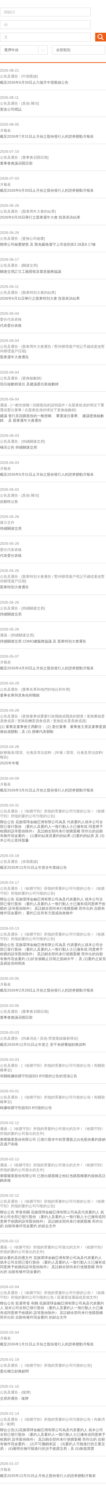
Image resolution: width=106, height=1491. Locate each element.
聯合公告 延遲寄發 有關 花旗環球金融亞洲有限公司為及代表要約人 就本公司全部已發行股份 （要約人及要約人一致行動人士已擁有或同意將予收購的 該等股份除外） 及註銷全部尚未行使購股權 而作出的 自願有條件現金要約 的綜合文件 (52, 1310)
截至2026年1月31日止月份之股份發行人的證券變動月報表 (47, 1344)
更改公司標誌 (11, 109)
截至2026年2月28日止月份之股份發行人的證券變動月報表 (47, 990)
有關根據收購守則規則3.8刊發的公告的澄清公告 (38, 1076)
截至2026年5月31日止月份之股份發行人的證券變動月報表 (47, 474)
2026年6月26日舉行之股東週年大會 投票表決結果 (40, 217)
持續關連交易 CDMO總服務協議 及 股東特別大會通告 (43, 641)
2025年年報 (9, 763)
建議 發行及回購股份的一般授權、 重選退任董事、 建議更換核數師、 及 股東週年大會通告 (52, 418)
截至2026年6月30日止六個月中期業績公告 (34, 82)
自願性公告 (9, 501)
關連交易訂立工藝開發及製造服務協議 (30, 271)
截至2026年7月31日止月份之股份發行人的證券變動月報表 (47, 136)
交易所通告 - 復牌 (14, 1398)
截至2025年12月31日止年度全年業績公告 (33, 867)
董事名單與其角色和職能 (20, 695)
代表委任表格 (11, 325)
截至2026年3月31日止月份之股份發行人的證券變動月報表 (47, 790)
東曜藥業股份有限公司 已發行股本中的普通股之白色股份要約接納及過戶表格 (52, 1141)
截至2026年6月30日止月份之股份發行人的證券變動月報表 (47, 190)
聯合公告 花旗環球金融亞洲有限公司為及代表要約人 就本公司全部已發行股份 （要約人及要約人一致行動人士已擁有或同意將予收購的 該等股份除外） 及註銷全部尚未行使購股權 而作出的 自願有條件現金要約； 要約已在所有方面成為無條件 (52, 906)
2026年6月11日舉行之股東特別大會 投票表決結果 (40, 298)
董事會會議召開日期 (16, 163)
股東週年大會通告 (14, 357)
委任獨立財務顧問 (14, 1371)
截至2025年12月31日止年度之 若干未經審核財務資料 (43, 1044)
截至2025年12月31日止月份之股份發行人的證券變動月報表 (48, 1476)
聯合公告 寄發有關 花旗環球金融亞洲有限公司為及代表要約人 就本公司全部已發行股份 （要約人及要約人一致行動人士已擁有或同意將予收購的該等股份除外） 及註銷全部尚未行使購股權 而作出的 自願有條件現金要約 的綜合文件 (52, 1219)
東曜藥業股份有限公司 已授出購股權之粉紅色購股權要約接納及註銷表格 (52, 1178)
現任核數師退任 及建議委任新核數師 (29, 384)
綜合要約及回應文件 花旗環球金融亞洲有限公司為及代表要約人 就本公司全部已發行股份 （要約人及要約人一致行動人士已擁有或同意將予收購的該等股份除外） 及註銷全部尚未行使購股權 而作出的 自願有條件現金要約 (52, 1265)
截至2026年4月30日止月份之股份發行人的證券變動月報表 (47, 668)
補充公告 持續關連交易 (18, 447)
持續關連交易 (11, 528)
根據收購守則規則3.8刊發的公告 (26, 1108)
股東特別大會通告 (14, 587)
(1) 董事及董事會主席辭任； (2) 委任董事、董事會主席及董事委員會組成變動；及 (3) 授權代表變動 (53, 729)
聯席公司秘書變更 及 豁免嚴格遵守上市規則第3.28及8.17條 (48, 244)
